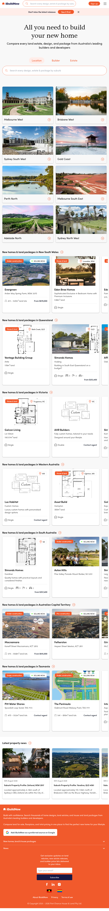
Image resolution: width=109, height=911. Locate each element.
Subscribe (54, 877)
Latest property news (14, 743)
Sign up (94, 3)
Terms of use (67, 897)
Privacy (54, 897)
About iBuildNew (40, 897)
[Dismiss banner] (78, 11)
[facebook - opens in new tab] (47, 884)
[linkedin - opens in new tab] (53, 884)
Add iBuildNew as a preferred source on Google (33, 832)
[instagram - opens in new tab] (59, 884)
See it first (66, 11)
